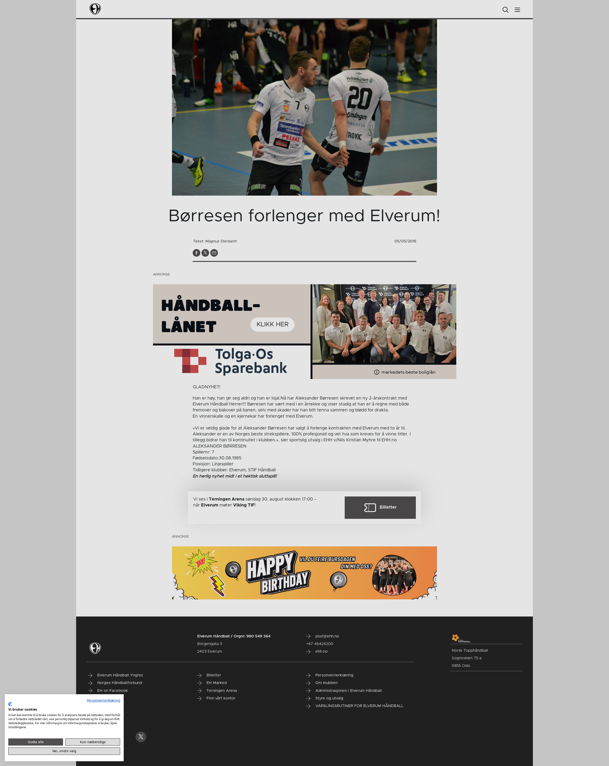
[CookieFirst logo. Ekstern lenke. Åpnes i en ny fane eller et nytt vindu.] (10, 704)
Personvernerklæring (103, 700)
